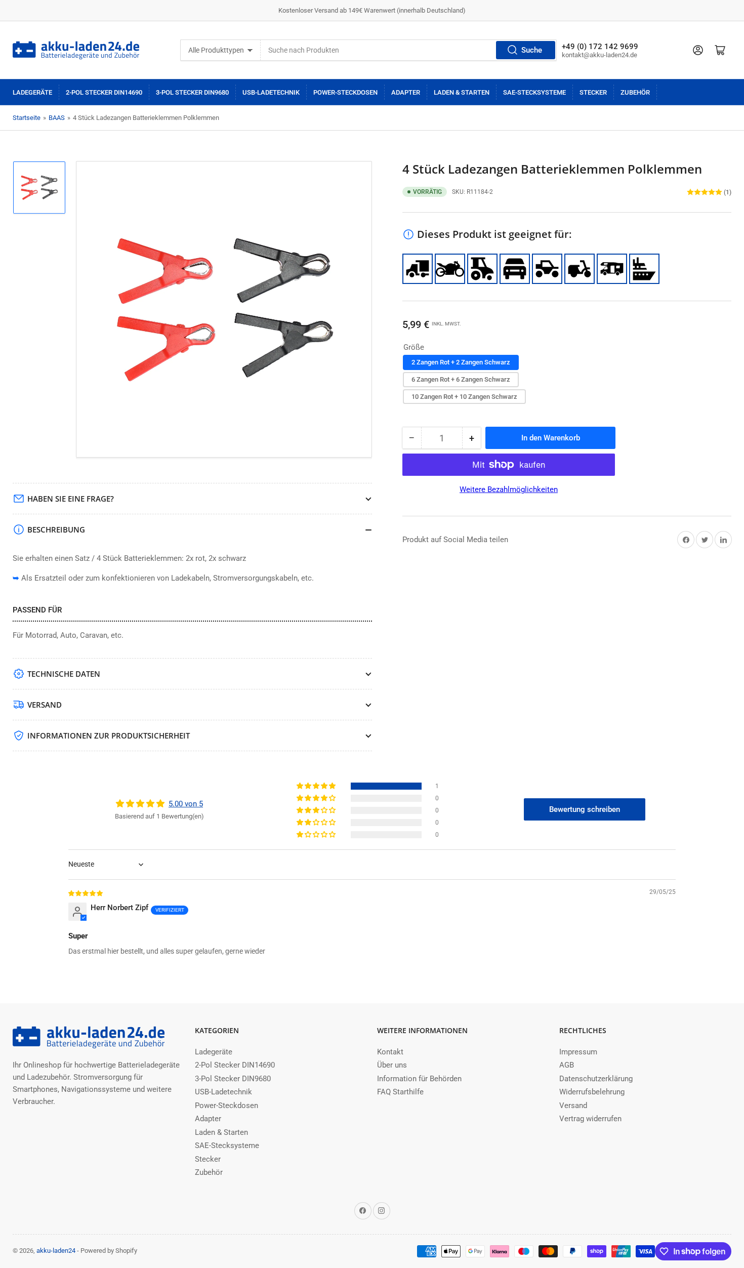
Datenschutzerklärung (596, 1078)
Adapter (405, 92)
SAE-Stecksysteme (534, 92)
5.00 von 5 (186, 803)
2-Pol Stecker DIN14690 (104, 92)
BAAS (57, 117)
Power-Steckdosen (345, 92)
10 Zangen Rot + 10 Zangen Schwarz (464, 396)
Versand (573, 1105)
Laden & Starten (461, 92)
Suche (531, 50)
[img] (86, 892)
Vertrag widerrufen (590, 1118)
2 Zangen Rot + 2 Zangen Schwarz (460, 362)
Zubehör (635, 92)
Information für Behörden (419, 1078)
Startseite (26, 117)
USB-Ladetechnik (271, 92)
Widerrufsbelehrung (592, 1091)
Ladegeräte (32, 92)
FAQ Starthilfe (400, 1091)
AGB (566, 1065)
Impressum (578, 1051)
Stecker (593, 92)
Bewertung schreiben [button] (584, 809)
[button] (317, 786)
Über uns (392, 1065)
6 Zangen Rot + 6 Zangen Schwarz (460, 379)
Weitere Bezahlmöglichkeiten (509, 489)
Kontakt (390, 1051)
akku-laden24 (55, 1250)
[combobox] (409, 50)
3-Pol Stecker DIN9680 (192, 92)
